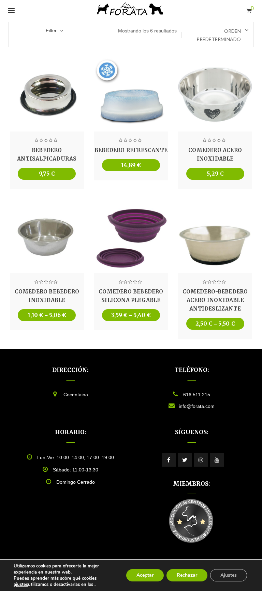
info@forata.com (197, 406)
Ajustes (228, 575)
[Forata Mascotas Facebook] (169, 460)
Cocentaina (75, 394)
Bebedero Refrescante (131, 150)
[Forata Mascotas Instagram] (201, 460)
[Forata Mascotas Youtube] (217, 460)
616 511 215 (196, 394)
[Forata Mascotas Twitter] (185, 460)
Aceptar (145, 575)
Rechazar (187, 575)
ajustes (21, 584)
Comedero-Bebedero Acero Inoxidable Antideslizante (215, 300)
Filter (51, 30)
